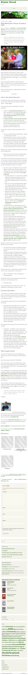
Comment (4, 491)
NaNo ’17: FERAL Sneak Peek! (20, 479)
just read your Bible (6, 642)
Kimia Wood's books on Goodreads (11, 579)
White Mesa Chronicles (13, 419)
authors (4, 631)
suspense (18, 648)
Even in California (22, 336)
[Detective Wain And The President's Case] (4, 597)
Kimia (10, 21)
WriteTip (23, 474)
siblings (14, 648)
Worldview (6, 655)
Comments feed (5, 667)
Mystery (21, 642)
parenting (4, 644)
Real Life (15, 474)
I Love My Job (4, 550)
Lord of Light (5, 568)
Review (22, 644)
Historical (11, 640)
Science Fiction (12, 646)
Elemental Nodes (8, 636)
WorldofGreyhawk (10, 653)
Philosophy (12, 474)
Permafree (9, 644)
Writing (19, 475)
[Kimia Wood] (14, 18)
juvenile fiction (14, 642)
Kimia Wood (8, 2)
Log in (3, 662)
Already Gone (5, 566)
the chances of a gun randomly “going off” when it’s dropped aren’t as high (15, 238)
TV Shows (19, 474)
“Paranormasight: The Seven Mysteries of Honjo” (12, 552)
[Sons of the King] (4, 590)
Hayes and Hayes (10, 600)
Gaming (4, 640)
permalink (3, 476)
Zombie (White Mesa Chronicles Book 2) (11, 608)
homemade (16, 640)
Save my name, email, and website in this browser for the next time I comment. (13, 529)
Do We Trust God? (5, 572)
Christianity (11, 631)
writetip (12, 655)
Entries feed (4, 665)
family (4, 638)
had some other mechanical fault (11, 235)
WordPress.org (5, 669)
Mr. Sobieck (6, 387)
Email (3, 514)
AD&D (10, 629)
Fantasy (9, 638)
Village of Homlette (18, 650)
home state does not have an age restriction (15, 118)
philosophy (16, 475)
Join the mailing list (5, 426)
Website (4, 520)
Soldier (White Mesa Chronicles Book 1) (10, 582)
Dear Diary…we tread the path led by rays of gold (12, 554)
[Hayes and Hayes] (4, 603)
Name (4, 507)
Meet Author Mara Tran (7, 564)
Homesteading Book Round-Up (8, 548)
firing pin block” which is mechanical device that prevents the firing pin (15, 208)
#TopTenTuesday (17, 626)
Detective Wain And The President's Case (11, 595)
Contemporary (7, 633)
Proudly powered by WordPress (7, 673)
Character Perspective (6, 570)
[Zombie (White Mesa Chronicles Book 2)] (4, 609)
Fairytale (19, 636)
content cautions (15, 633)
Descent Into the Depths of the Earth (16, 635)
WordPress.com (24, 673)
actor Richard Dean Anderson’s (16, 110)
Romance (5, 646)
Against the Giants (18, 629)
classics (18, 631)
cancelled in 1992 (14, 416)
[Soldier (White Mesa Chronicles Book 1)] (4, 584)
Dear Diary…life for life (7, 556)
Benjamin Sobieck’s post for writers (12, 225)
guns (12, 475)
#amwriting (9, 626)
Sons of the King (10, 588)
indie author (22, 640)
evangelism (14, 636)
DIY (24, 635)
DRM (3, 636)
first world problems (7, 475)
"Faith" (3, 626)
